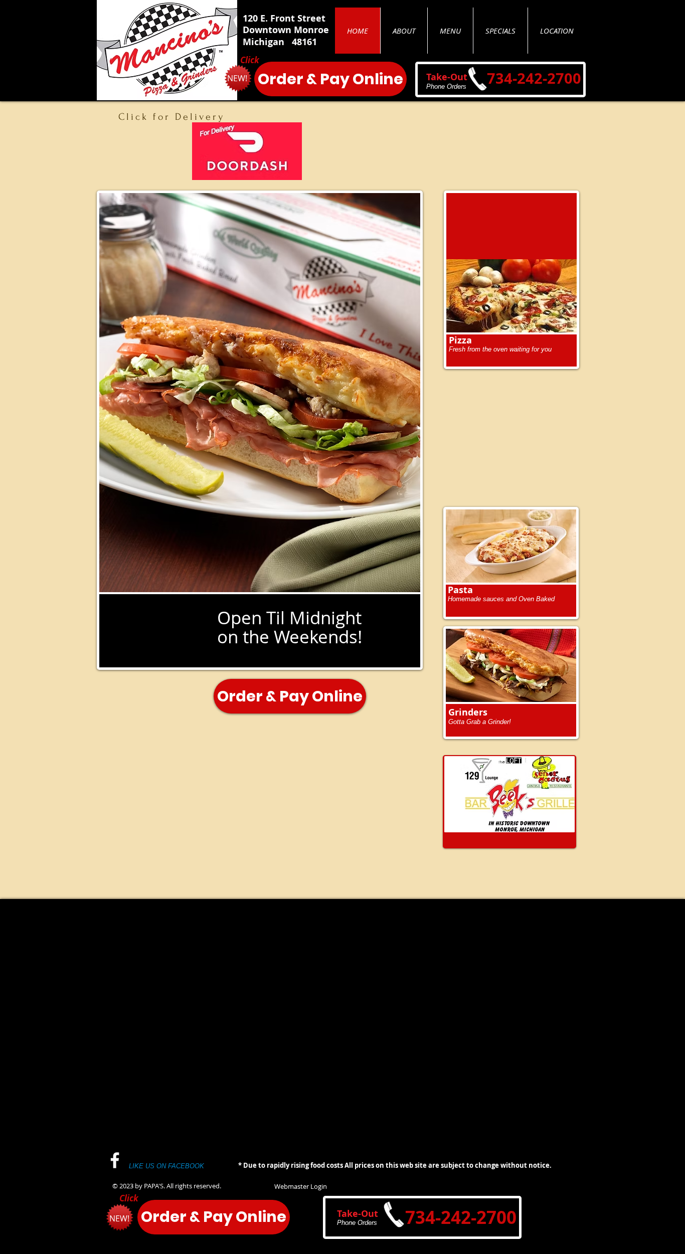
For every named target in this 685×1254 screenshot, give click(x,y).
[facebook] (114, 1160)
